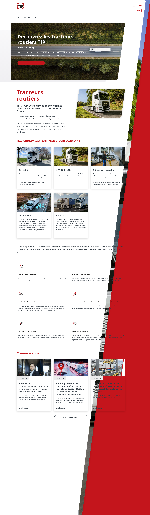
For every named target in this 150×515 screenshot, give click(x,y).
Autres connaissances (70, 417)
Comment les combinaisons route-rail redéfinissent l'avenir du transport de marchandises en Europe (108, 385)
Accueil (19, 18)
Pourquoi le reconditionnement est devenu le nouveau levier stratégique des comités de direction (34, 385)
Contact (138, 10)
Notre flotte (26, 18)
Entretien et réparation (108, 168)
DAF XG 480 (34, 168)
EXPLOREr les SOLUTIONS (29, 63)
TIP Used (71, 215)
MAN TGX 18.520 (71, 168)
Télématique (34, 215)
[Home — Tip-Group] (20, 6)
